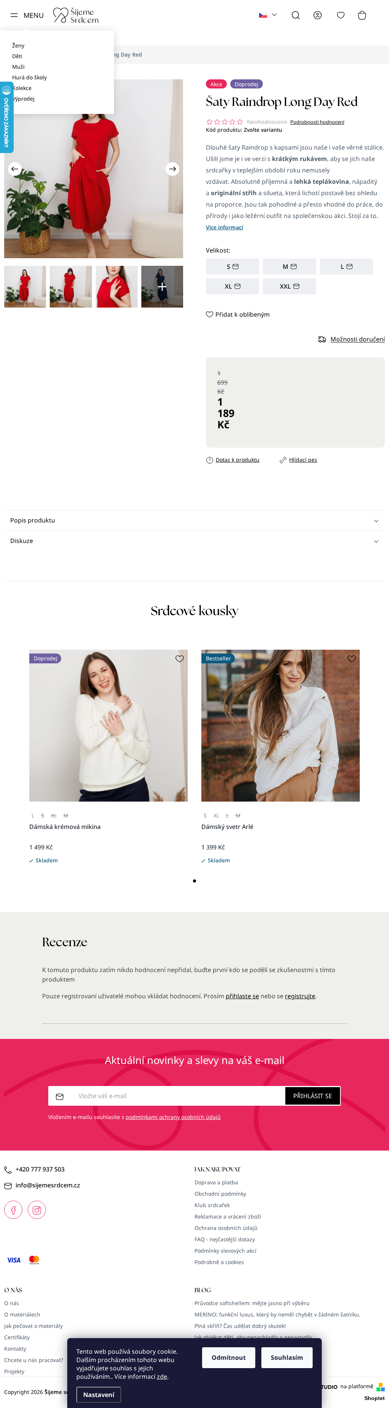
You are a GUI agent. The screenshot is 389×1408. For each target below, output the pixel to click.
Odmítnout (229, 1357)
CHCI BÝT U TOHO (119, 758)
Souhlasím (287, 1357)
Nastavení (98, 1395)
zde (162, 1376)
